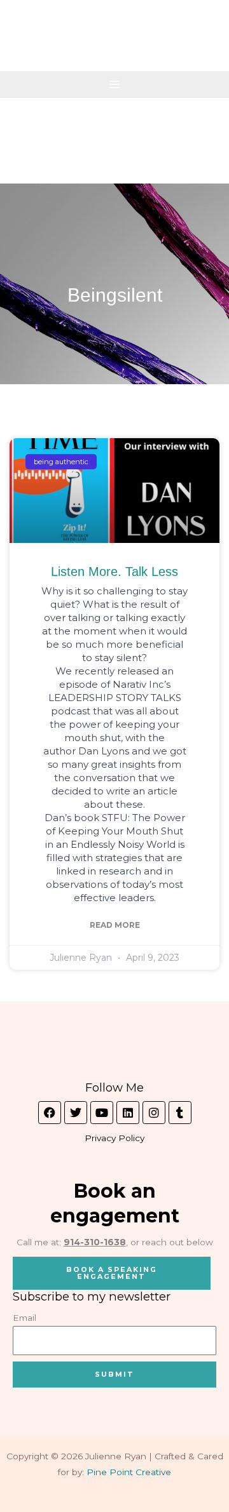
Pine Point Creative (129, 1472)
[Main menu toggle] (115, 84)
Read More (115, 925)
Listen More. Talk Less (114, 572)
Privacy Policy (114, 1138)
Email (24, 1318)
